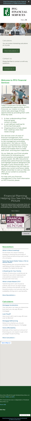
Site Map (2, 409)
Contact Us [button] (8, 69)
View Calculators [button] (10, 51)
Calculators (7, 302)
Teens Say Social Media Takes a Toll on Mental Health (15, 261)
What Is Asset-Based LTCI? (11, 281)
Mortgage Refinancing (10, 321)
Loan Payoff (6, 314)
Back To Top (24, 415)
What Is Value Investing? (10, 250)
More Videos (15, 210)
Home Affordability (9, 328)
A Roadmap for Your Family (11, 271)
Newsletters (7, 247)
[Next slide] (29, 31)
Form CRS (3, 404)
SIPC (13, 397)
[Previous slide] (2, 31)
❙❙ (17, 33)
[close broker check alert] (28, 1)
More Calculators (8, 337)
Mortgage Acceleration (10, 305)
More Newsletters (9, 295)
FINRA (7, 397)
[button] (24, 19)
